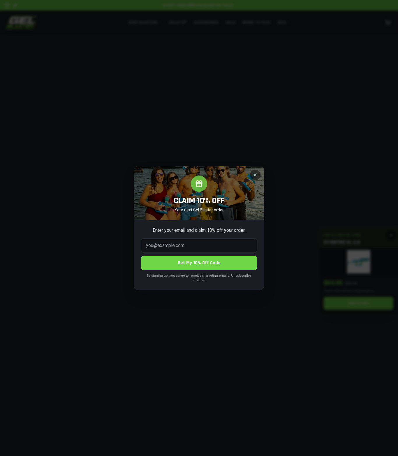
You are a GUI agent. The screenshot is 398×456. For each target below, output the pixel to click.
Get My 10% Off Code (199, 263)
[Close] (255, 175)
